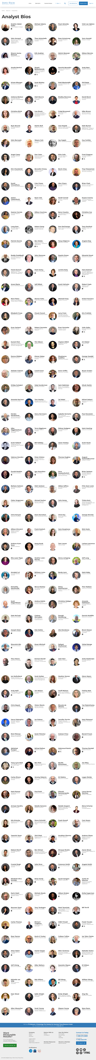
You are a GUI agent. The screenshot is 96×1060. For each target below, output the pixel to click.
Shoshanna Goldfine (62, 357)
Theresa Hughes (64, 457)
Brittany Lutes (40, 572)
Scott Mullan (39, 676)
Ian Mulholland (16, 676)
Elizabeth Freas (16, 313)
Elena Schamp (87, 806)
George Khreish (88, 515)
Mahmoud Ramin (64, 748)
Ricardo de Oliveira (62, 706)
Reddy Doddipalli (17, 255)
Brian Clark (86, 183)
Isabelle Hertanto (64, 414)
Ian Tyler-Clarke (88, 936)
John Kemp (62, 500)
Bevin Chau (62, 169)
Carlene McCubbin (38, 616)
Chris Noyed (15, 705)
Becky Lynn (62, 572)
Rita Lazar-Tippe (17, 558)
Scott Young (39, 1008)
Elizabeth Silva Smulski (16, 879)
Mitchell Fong (63, 299)
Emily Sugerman (88, 893)
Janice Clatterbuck (15, 198)
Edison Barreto (87, 53)
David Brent (86, 97)
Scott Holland (16, 443)
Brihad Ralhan (40, 748)
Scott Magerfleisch (16, 602)
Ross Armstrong (64, 38)
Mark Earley (39, 270)
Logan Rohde (87, 777)
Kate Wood (15, 994)
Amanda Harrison (17, 399)
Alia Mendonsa (63, 630)
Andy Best (86, 67)
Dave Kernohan (40, 515)
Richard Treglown (38, 922)
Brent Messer (87, 630)
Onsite (60, 1036)
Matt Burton (86, 126)
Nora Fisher (15, 299)
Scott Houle (86, 443)
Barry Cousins (63, 212)
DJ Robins (62, 777)
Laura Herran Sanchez (87, 792)
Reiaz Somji (39, 879)
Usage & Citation (32, 1038)
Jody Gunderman (41, 385)
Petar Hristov (39, 457)
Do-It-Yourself (61, 1033)
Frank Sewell (63, 820)
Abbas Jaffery (63, 486)
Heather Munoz (64, 676)
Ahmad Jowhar (40, 500)
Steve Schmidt (40, 820)
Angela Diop (86, 241)
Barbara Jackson (17, 486)
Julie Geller (86, 327)
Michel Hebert (87, 399)
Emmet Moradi (40, 659)
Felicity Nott (86, 691)
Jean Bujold (62, 126)
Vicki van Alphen (88, 24)
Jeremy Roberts (40, 777)
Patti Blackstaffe (64, 82)
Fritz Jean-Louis (88, 486)
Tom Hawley (39, 399)
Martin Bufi (39, 126)
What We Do (37, 3)
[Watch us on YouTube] (81, 1049)
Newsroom (31, 1036)
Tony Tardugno (40, 907)
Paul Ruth (38, 791)
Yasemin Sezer (16, 835)
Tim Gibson (39, 342)
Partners (45, 1033)
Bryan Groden (87, 371)
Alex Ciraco (62, 183)
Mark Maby (86, 572)
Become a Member (9, 1045)
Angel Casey (15, 154)
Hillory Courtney (41, 212)
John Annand (16, 38)
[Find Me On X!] (37, 74)
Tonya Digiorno (64, 241)
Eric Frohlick (86, 313)
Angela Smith (87, 864)
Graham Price (63, 734)
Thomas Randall (88, 748)
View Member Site (73, 3)
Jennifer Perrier (64, 719)
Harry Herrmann (41, 414)
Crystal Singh (16, 864)
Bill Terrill (85, 907)
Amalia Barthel (16, 67)
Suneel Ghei (15, 342)
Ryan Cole (38, 198)
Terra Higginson (40, 428)
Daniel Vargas (40, 951)
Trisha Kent (86, 500)
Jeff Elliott (38, 284)
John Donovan (40, 255)
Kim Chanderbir (17, 169)
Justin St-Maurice (85, 879)
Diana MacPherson (63, 587)
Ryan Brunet (15, 126)
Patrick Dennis (16, 241)
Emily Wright (63, 994)
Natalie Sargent (64, 806)
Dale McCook (16, 615)
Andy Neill (14, 691)
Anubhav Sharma (64, 835)
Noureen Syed (16, 907)
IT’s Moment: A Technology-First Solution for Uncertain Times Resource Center (50, 1024)
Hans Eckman (87, 270)
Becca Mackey (40, 587)
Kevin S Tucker (40, 936)
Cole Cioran (39, 183)
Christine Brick (16, 111)
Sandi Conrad (63, 198)
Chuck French (40, 313)
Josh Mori (61, 659)
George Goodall (87, 356)
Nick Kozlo (86, 529)
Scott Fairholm (63, 284)
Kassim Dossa (63, 255)
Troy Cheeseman (88, 169)
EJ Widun (85, 965)
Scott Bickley (39, 82)
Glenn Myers (86, 676)
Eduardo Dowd (87, 255)
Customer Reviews (48, 3)
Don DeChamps (64, 226)
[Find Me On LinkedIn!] (11, 29)
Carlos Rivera (16, 777)
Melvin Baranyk (64, 53)
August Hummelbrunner (88, 458)
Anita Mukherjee (88, 659)
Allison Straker (63, 893)
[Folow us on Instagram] (77, 1053)
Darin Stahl (15, 893)
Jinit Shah (38, 835)
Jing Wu (85, 994)
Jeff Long (85, 558)
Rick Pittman (16, 734)
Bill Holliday (39, 443)
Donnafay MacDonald (15, 587)
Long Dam (15, 226)
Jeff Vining (15, 965)
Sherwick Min (16, 644)
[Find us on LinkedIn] (77, 1049)
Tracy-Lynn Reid (17, 763)
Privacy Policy (31, 1041)
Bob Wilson (39, 979)
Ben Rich (38, 763)
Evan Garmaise (63, 327)
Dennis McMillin (88, 615)
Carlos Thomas (16, 922)
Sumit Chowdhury (15, 184)
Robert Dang (39, 226)
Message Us (81, 1043)
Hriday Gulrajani (17, 385)
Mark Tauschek (63, 907)
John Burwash (16, 140)
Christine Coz (87, 212)
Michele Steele (40, 893)
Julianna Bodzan (17, 97)
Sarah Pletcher (40, 734)
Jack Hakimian (63, 385)
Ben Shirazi (39, 850)
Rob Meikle (39, 630)
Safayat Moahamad (62, 645)
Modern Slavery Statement (34, 1042)
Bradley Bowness (64, 97)
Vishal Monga (87, 644)
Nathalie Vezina (87, 951)
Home (30, 3)
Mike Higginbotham (16, 429)
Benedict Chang (41, 169)
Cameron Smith (64, 864)
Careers (30, 1035)
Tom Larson (62, 543)
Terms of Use (31, 1040)
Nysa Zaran (86, 1008)
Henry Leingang (64, 558)
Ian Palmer (39, 719)
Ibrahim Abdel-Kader (16, 24)
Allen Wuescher (17, 1008)
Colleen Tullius (63, 936)
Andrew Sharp (87, 835)
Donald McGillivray (62, 616)
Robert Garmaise (41, 327)
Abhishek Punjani (14, 749)
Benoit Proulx (87, 734)
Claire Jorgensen (17, 500)
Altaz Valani (15, 951)
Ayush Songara (63, 879)
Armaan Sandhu (17, 806)
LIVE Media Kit (46, 1035)
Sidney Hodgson (64, 428)
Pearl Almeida (63, 24)
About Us (8, 10)
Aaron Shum (86, 850)
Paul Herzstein (87, 414)
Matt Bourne (39, 97)
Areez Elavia (15, 284)
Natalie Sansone (41, 806)
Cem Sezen (86, 820)
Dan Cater (38, 154)
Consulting (61, 1037)
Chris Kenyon (16, 515)
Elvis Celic (62, 154)
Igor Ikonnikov (40, 471)
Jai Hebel (61, 399)
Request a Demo (83, 3)
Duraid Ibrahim (16, 471)
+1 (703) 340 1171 (60, 1025)
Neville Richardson (62, 763)
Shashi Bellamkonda (39, 68)
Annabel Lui (15, 572)
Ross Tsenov (15, 936)
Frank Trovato (87, 922)
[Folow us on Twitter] (84, 1049)
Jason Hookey (63, 443)
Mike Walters (39, 965)
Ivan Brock (39, 111)
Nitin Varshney (63, 951)
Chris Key (61, 515)
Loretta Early (63, 270)
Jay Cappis (62, 140)
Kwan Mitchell (40, 644)
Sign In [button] (90, 3)
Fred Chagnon (87, 154)
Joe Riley (85, 763)
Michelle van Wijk (15, 980)
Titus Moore (15, 659)
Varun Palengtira (17, 719)
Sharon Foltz (39, 299)
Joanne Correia (16, 212)
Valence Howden (17, 457)
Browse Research (47, 1043)
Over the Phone (62, 1035)
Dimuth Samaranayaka (63, 792)
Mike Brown (86, 111)
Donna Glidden (16, 356)
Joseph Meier (16, 630)
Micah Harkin (87, 385)
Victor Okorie (39, 705)
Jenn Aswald (86, 38)
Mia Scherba (15, 820)
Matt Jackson (39, 486)
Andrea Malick (40, 601)
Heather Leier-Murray (40, 558)
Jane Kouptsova (64, 529)
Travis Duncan (16, 270)
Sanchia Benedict (64, 67)
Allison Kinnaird (17, 529)
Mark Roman (15, 791)
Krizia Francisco (88, 299)
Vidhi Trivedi (63, 922)
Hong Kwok (39, 543)
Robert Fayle (86, 284)
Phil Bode (85, 82)
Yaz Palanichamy (88, 705)
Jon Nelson (39, 691)
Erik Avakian (39, 53)
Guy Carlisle (86, 140)
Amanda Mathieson (86, 602)
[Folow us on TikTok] (81, 1053)
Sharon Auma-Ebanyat (16, 54)
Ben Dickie (39, 241)
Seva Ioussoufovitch (63, 472)
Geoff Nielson (63, 691)
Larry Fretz (62, 313)
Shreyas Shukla (64, 850)
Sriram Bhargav (16, 82)
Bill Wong (61, 979)
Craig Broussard (64, 111)
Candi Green (39, 371)
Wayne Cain (39, 140)
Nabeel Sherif (16, 850)
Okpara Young (63, 1008)
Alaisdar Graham (17, 371)
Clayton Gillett (63, 342)
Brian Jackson (87, 471)
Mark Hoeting (87, 428)
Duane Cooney (87, 198)
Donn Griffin (62, 371)
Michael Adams (40, 24)
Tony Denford (87, 226)
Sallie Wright (39, 994)
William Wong (87, 979)
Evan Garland (16, 327)
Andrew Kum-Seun (16, 544)
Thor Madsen (87, 587)
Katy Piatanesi (87, 719)
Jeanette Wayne (64, 965)
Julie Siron (38, 864)
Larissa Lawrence (88, 543)
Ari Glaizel (85, 342)
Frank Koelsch (40, 529)
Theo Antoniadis (41, 38)
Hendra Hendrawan (15, 414)
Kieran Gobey (39, 356)
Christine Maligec (64, 601)
